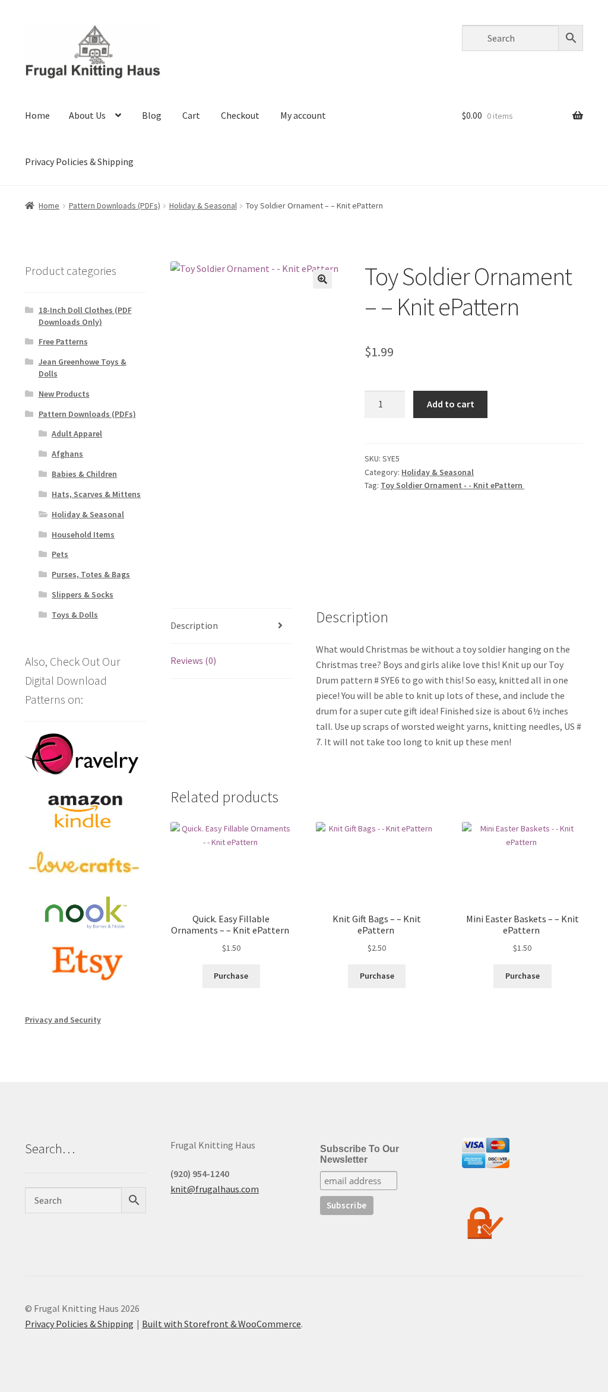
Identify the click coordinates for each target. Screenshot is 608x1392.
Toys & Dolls (75, 614)
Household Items (83, 534)
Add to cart (450, 404)
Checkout (240, 115)
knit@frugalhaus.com (214, 1189)
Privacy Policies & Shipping (79, 161)
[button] (322, 279)
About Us (87, 115)
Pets (60, 554)
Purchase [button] (231, 975)
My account (303, 115)
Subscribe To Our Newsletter (359, 1154)
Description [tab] (194, 625)
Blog (152, 115)
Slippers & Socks (82, 594)
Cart (191, 115)
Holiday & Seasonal (203, 205)
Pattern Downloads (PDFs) (114, 205)
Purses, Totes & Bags (91, 574)
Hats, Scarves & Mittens (96, 494)
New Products (64, 393)
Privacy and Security (63, 1019)
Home (37, 115)
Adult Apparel (77, 433)
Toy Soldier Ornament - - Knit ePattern (452, 485)
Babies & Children (84, 474)
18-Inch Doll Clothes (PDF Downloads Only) (85, 316)
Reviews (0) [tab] (193, 660)
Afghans (67, 453)
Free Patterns (63, 341)
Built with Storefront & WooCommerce (221, 1324)
